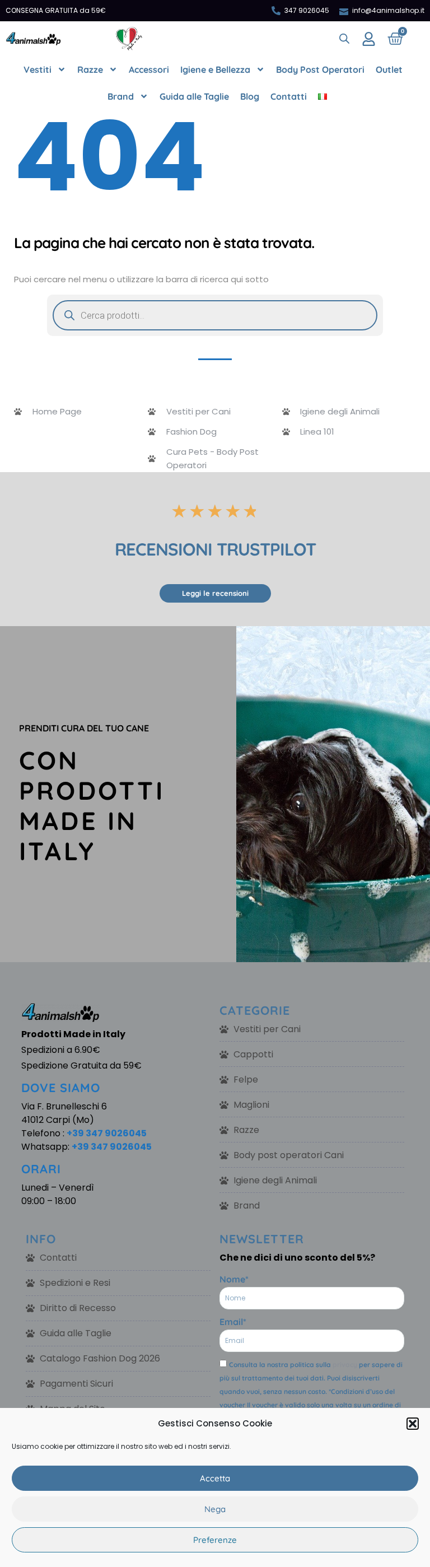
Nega (215, 1509)
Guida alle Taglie (194, 96)
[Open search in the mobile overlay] (344, 39)
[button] (412, 1423)
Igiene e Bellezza (215, 69)
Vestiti (38, 69)
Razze (90, 69)
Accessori (149, 69)
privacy (345, 1364)
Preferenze (215, 1540)
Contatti (288, 96)
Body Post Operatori (320, 69)
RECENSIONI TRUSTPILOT (215, 549)
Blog (249, 96)
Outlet (389, 69)
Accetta (215, 1478)
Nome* (234, 1279)
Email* (232, 1321)
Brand (121, 96)
